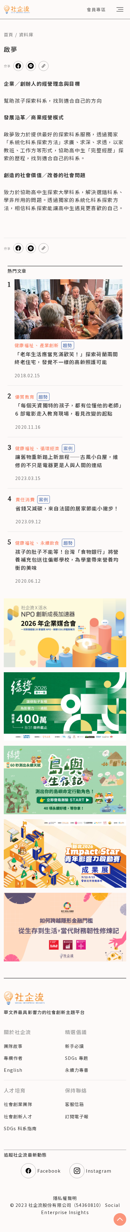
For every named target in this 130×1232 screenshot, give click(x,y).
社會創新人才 (18, 1116)
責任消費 (24, 499)
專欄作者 (13, 1058)
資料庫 (26, 34)
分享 (7, 65)
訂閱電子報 (77, 1116)
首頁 (8, 34)
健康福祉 (24, 345)
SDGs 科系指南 (20, 1128)
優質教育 (24, 397)
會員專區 (96, 9)
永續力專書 (77, 1070)
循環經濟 (49, 448)
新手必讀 (74, 1046)
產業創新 (49, 345)
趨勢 (67, 345)
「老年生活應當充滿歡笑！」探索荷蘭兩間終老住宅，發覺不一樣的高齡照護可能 (66, 358)
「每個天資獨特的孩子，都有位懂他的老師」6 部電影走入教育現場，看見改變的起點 (68, 409)
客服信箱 (74, 1104)
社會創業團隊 (18, 1104)
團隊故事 (13, 1046)
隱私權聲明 (65, 1198)
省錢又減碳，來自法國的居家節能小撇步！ (67, 508)
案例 (68, 448)
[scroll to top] (120, 1219)
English (13, 1070)
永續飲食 (49, 543)
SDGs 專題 (76, 1058)
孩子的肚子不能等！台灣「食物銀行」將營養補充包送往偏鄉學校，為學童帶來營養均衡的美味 (67, 559)
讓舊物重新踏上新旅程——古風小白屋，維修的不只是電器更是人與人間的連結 (66, 461)
